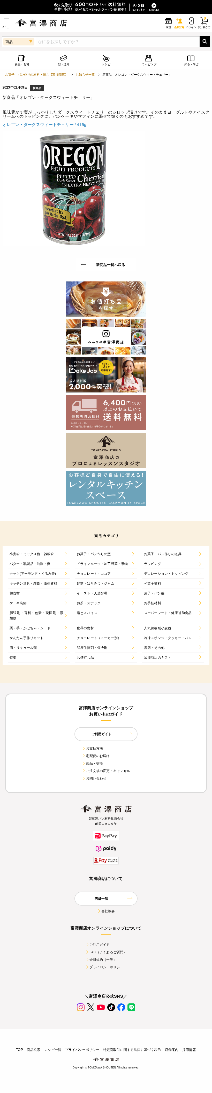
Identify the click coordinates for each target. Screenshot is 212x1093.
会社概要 (108, 910)
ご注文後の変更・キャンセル (108, 770)
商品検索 (34, 1049)
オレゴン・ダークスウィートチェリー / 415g (44, 124)
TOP (19, 1049)
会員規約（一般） (103, 959)
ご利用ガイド (99, 944)
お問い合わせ (96, 778)
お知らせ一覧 (85, 74)
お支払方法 (94, 748)
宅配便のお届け (98, 755)
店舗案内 (172, 1049)
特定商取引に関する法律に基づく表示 (132, 1049)
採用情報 (189, 1049)
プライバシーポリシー (106, 966)
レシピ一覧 (52, 1049)
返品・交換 (94, 763)
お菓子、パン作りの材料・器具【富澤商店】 (36, 74)
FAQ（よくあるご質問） (108, 951)
